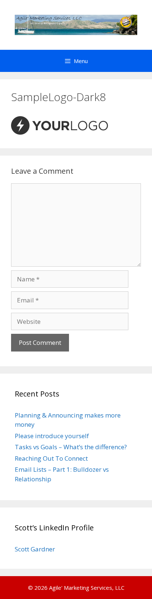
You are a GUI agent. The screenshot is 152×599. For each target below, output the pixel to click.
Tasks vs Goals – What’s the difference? (71, 447)
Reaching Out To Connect (51, 458)
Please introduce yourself (52, 436)
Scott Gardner (35, 549)
